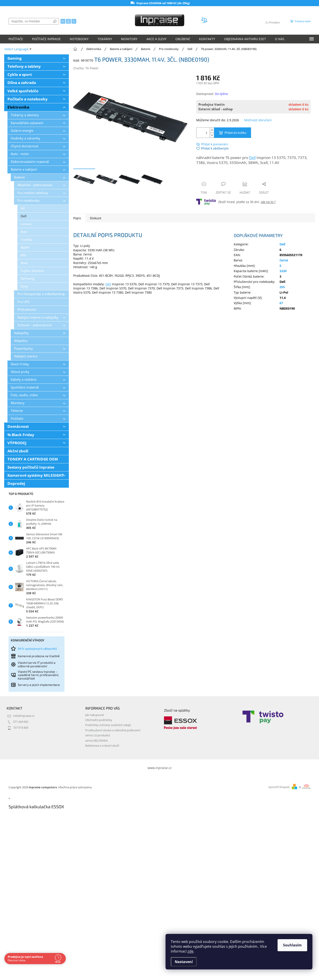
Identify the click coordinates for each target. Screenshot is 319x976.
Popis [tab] (77, 218)
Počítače (17, 418)
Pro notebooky (28, 200)
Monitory (18, 403)
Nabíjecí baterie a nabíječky (38, 317)
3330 (283, 271)
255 (282, 287)
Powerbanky (23, 348)
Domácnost (18, 426)
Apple (25, 247)
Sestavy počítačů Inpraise (30, 467)
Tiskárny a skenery (25, 115)
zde (190, 951)
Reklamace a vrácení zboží (102, 746)
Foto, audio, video (24, 395)
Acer (24, 231)
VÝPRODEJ (17, 442)
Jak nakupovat (94, 715)
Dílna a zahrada (21, 82)
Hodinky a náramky (25, 138)
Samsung (27, 278)
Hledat (55, 21)
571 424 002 (20, 722)
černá (284, 260)
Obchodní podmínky (98, 720)
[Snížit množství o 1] (212, 135)
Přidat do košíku (235, 132)
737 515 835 (20, 728)
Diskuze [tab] (95, 218)
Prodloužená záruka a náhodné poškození (112, 730)
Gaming (14, 58)
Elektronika (18, 107)
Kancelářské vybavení (27, 123)
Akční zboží (17, 450)
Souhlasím (292, 945)
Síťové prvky (20, 371)
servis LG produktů (97, 735)
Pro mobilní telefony (32, 193)
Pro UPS (23, 302)
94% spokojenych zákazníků (37, 648)
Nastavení (184, 961)
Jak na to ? (268, 202)
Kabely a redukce (23, 379)
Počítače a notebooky (27, 99)
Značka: (86, 68)
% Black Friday (20, 434)
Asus (24, 263)
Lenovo (26, 224)
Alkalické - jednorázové (34, 185)
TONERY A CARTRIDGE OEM (32, 459)
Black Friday (20, 364)
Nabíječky (21, 333)
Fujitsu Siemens (32, 270)
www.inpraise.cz (160, 768)
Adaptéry (21, 340)
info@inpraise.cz (23, 716)
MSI (23, 255)
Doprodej (16, 483)
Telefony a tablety (24, 66)
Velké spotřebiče (22, 90)
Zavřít (220, 175)
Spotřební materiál (25, 387)
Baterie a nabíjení (24, 169)
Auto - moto (20, 154)
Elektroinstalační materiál (30, 161)
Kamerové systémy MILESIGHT (35, 475)
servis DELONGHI (96, 740)
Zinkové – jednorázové (34, 325)
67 (281, 303)
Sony (24, 286)
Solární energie (22, 130)
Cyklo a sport (19, 74)
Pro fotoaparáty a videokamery (40, 294)
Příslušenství (26, 309)
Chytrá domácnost (24, 146)
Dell (24, 216)
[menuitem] (15, 39)
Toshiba (26, 239)
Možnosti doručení (258, 120)
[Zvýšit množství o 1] (212, 130)
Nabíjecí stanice (25, 356)
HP (23, 208)
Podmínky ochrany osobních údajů (108, 725)
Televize (17, 410)
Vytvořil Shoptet (279, 787)
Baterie (19, 177)
